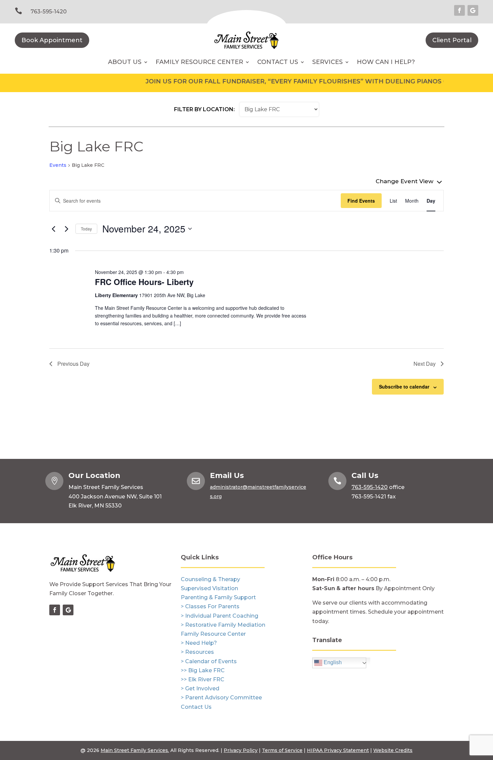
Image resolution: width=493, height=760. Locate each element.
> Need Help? (199, 643)
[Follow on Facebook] (459, 10)
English (332, 662)
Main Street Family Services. (135, 750)
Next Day (425, 363)
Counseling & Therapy (210, 579)
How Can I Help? (386, 63)
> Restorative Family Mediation (223, 625)
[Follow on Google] (473, 10)
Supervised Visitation (209, 588)
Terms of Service (282, 750)
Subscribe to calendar (404, 386)
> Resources (197, 652)
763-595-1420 (49, 11)
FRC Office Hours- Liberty (144, 281)
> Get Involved (200, 688)
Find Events (361, 200)
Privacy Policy (241, 750)
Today (86, 228)
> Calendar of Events (209, 661)
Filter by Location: (204, 109)
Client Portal (452, 40)
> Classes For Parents (210, 606)
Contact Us (196, 707)
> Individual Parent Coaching (219, 616)
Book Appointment (52, 40)
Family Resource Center (199, 63)
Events (57, 165)
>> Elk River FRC (202, 679)
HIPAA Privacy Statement (338, 750)
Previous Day (73, 363)
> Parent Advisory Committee (221, 697)
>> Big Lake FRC (203, 670)
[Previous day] (53, 229)
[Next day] (66, 229)
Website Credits (393, 750)
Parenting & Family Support (218, 597)
